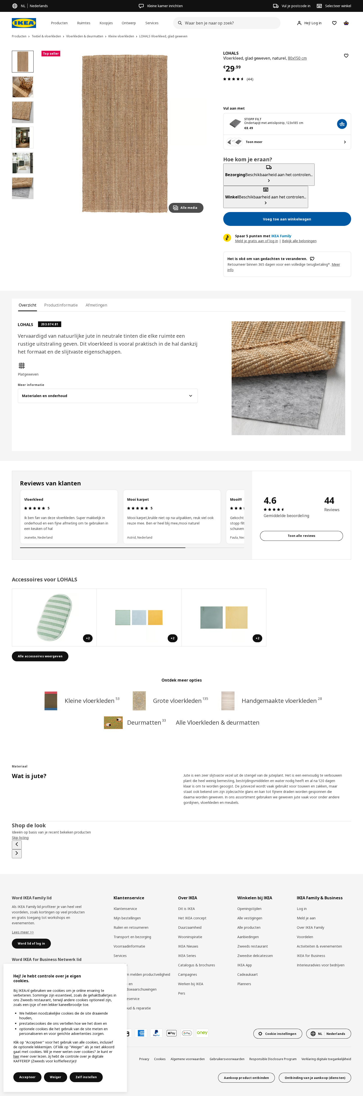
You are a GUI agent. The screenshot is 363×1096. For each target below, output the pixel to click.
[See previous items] (17, 844)
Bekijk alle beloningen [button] (299, 240)
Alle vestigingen (249, 918)
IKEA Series (187, 955)
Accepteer (27, 1077)
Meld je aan (306, 918)
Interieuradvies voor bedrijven (320, 965)
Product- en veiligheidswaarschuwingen (135, 986)
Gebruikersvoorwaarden (227, 1059)
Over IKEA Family (310, 927)
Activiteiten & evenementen (319, 946)
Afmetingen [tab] (96, 305)
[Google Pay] (187, 1033)
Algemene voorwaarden (188, 1059)
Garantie (120, 965)
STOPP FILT (253, 119)
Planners (244, 983)
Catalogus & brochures (196, 965)
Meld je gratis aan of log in (256, 240)
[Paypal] (156, 1033)
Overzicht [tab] (27, 305)
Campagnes (187, 974)
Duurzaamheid (190, 927)
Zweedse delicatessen (255, 955)
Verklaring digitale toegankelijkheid (326, 1059)
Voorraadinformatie (129, 946)
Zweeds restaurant (252, 946)
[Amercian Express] (141, 1033)
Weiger (55, 1077)
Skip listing (20, 837)
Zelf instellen (86, 1077)
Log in (302, 908)
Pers (181, 993)
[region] (124, 134)
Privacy (144, 1059)
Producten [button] (59, 23)
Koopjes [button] (106, 23)
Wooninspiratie (190, 936)
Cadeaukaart (247, 974)
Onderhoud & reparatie (132, 1008)
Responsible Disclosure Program (273, 1059)
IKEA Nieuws (188, 946)
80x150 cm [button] (297, 58)
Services (120, 955)
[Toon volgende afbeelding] (197, 134)
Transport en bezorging (132, 936)
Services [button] (152, 23)
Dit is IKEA (186, 908)
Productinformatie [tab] (61, 305)
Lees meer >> (23, 932)
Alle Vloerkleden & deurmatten (217, 722)
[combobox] (225, 23)
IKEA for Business (311, 955)
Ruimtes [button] (83, 23)
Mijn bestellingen (127, 918)
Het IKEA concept (192, 918)
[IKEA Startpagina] (24, 23)
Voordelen (305, 936)
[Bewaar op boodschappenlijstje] (346, 56)
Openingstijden (249, 908)
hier (16, 1056)
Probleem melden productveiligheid (142, 974)
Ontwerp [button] (129, 23)
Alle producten (249, 927)
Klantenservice (125, 908)
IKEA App (244, 965)
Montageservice (127, 998)
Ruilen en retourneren (131, 927)
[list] (132, 517)
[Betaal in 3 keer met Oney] (202, 1033)
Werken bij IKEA (190, 983)
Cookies (160, 1059)
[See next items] (17, 853)
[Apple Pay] (171, 1033)
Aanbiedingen (248, 936)
